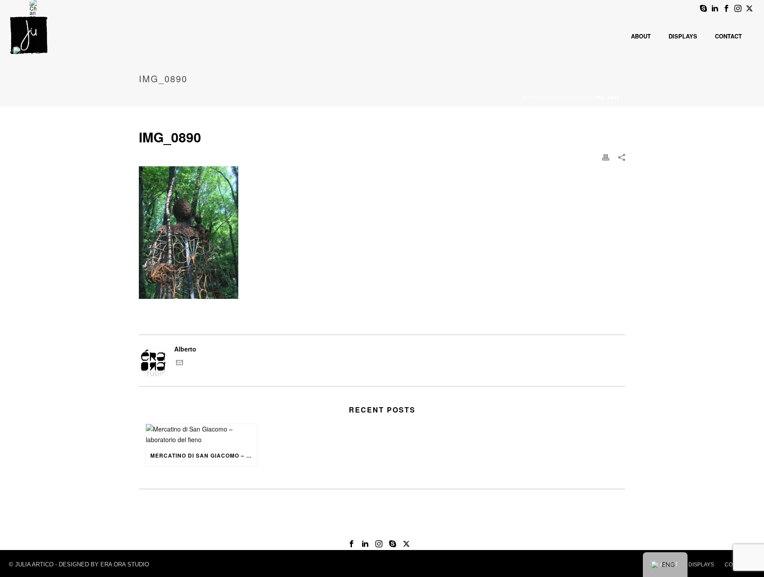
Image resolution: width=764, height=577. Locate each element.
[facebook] (351, 544)
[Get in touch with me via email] (179, 363)
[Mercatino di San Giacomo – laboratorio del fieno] (201, 434)
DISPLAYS (701, 565)
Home (530, 97)
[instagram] (378, 544)
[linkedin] (365, 544)
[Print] (605, 157)
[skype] (392, 544)
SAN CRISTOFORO (566, 97)
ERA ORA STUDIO (124, 564)
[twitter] (406, 544)
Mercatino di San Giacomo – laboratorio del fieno (203, 455)
